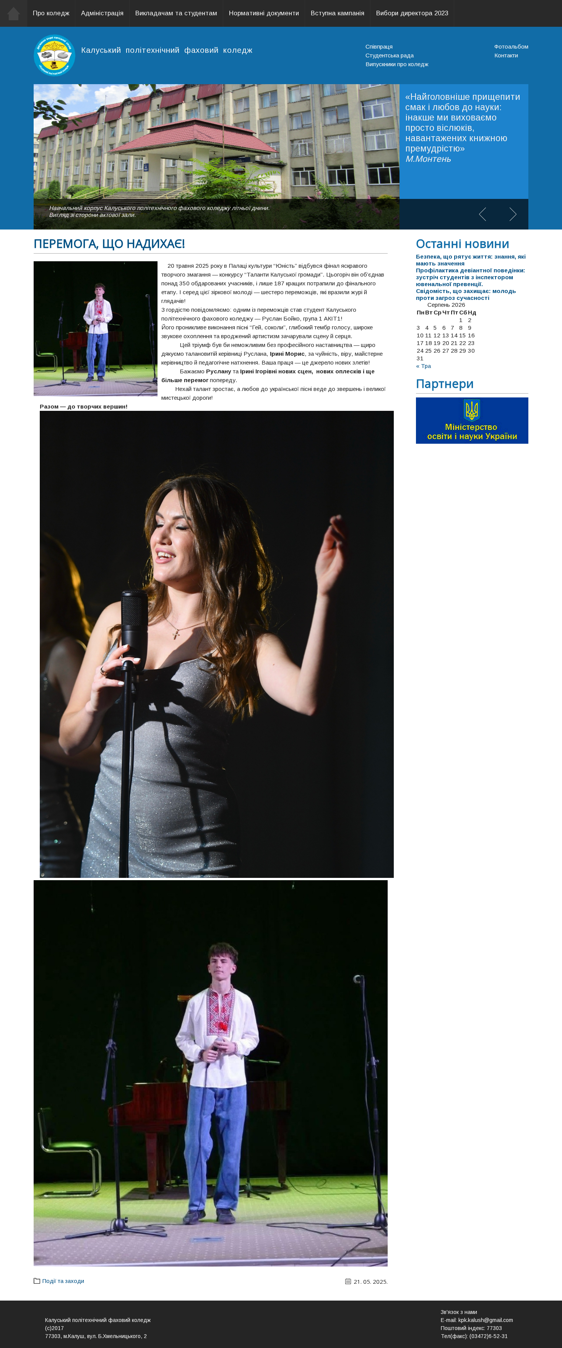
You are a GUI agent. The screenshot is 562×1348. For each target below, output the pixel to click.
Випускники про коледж (397, 64)
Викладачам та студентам (176, 13)
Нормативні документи (264, 13)
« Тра (423, 366)
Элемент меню (13, 13)
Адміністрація (102, 13)
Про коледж (51, 13)
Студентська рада (389, 55)
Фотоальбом (511, 46)
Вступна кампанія (337, 13)
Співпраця (379, 46)
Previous (482, 214)
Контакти (506, 55)
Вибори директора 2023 (412, 13)
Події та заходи (63, 1281)
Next (513, 214)
